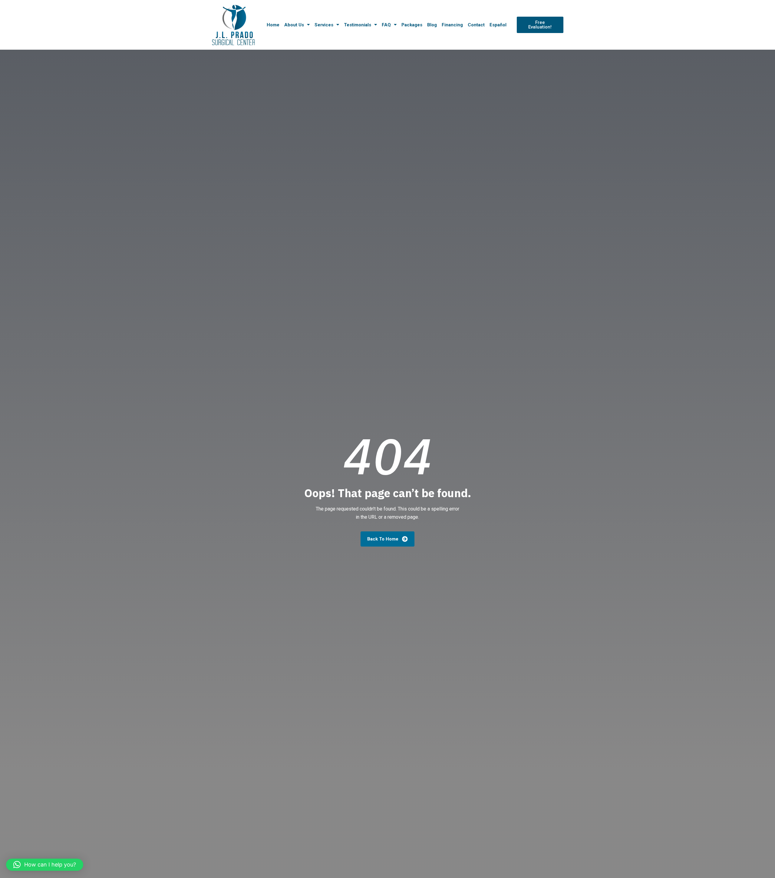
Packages (411, 25)
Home (273, 25)
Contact (476, 25)
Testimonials (357, 25)
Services (324, 25)
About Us (294, 25)
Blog (432, 25)
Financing (452, 25)
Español (498, 25)
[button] (44, 865)
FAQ (386, 25)
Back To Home (383, 539)
